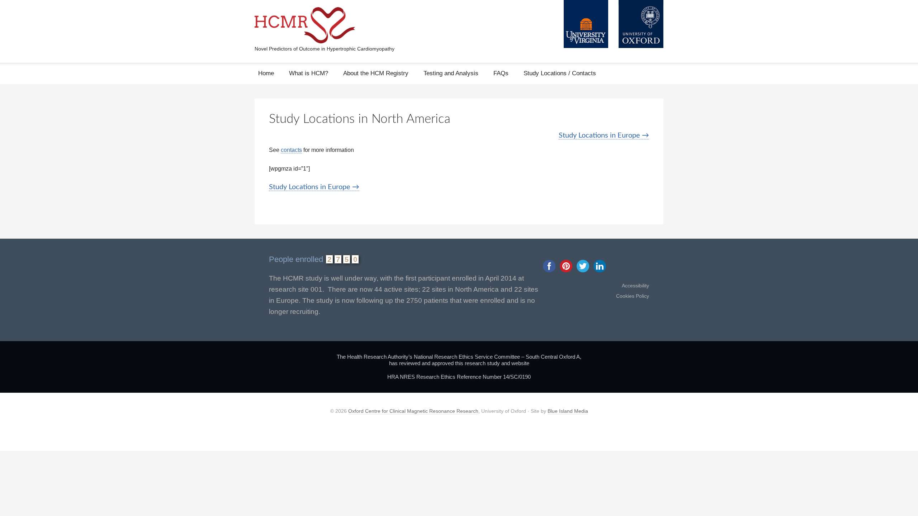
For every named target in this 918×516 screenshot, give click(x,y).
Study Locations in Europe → (604, 135)
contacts (291, 150)
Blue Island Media (568, 411)
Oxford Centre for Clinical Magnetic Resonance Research (413, 411)
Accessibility (635, 285)
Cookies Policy (632, 296)
